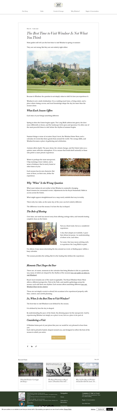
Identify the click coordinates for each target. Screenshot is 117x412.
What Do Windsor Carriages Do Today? (29, 380)
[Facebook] (46, 406)
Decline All (101, 409)
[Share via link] (36, 346)
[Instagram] (39, 406)
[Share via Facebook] (27, 346)
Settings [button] (93, 409)
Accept (109, 409)
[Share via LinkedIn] (32, 346)
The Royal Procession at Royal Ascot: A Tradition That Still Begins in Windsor (58, 380)
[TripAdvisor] (52, 406)
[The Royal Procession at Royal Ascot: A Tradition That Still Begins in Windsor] (58, 370)
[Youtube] (49, 406)
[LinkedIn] (43, 406)
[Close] (115, 409)
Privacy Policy (67, 409)
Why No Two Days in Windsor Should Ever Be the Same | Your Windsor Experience (86, 380)
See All (97, 359)
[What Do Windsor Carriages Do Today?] (30, 370)
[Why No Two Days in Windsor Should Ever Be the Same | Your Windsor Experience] (86, 370)
